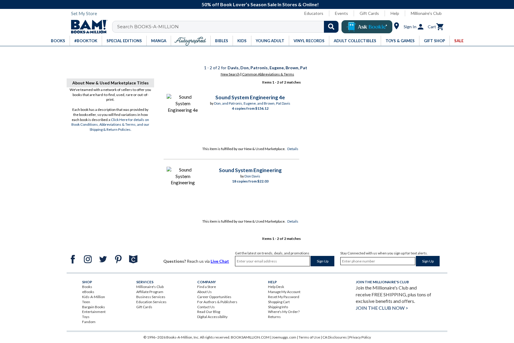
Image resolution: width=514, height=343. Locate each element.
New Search (230, 74)
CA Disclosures (334, 337)
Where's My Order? (284, 311)
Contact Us (206, 307)
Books (87, 286)
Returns (274, 316)
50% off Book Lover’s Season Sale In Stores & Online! (260, 4)
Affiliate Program (149, 291)
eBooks (88, 291)
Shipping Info (278, 307)
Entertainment (94, 311)
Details (292, 149)
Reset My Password (283, 297)
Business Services (150, 297)
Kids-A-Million (93, 297)
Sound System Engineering (250, 170)
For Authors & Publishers (217, 302)
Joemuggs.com (284, 337)
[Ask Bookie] (366, 26)
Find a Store (206, 286)
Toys (86, 316)
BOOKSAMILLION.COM (250, 337)
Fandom (88, 322)
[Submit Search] (331, 27)
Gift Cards (369, 13)
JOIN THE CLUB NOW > (382, 308)
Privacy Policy (360, 337)
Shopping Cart (279, 302)
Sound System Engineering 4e (250, 97)
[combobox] (229, 26)
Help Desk (276, 286)
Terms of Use (309, 337)
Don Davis (252, 176)
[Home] (87, 27)
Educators (313, 13)
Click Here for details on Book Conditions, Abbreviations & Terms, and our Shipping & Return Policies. (110, 124)
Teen (86, 302)
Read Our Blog (208, 311)
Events (341, 13)
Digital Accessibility (212, 316)
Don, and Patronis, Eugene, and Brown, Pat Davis (252, 103)
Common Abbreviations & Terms (268, 74)
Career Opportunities (214, 297)
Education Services (151, 302)
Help (395, 13)
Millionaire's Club (426, 13)
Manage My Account (284, 291)
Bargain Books (93, 307)
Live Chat (220, 261)
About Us (204, 291)
